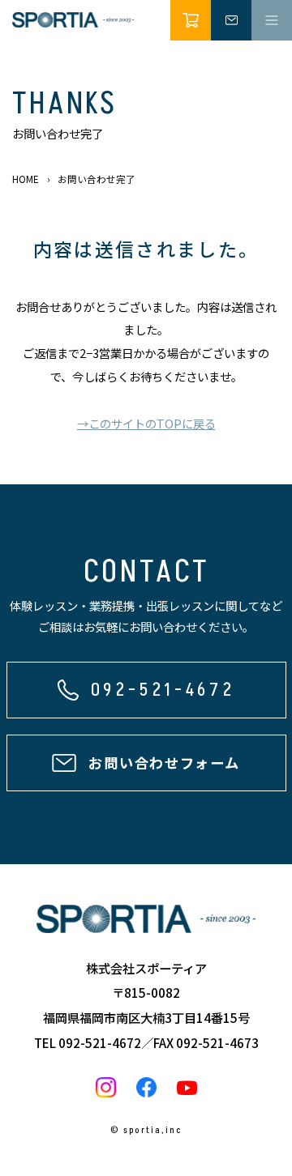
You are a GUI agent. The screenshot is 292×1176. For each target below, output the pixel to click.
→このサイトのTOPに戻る (146, 423)
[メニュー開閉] (271, 20)
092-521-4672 (99, 1042)
